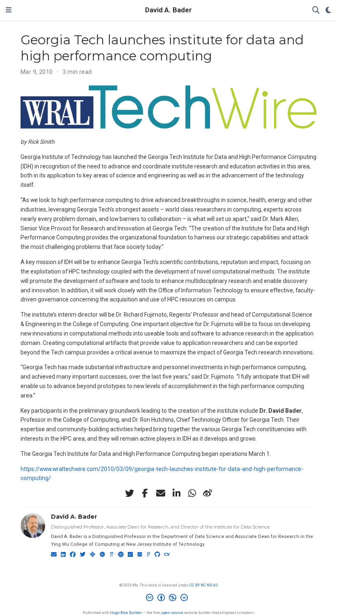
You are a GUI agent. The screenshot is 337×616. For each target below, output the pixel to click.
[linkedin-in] (176, 493)
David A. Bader (168, 10)
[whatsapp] (192, 493)
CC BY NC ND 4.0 (203, 585)
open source (172, 612)
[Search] (316, 10)
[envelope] (161, 493)
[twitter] (129, 493)
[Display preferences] (328, 10)
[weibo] (207, 493)
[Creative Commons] (168, 599)
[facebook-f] (145, 493)
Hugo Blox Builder (126, 612)
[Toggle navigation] (9, 10)
